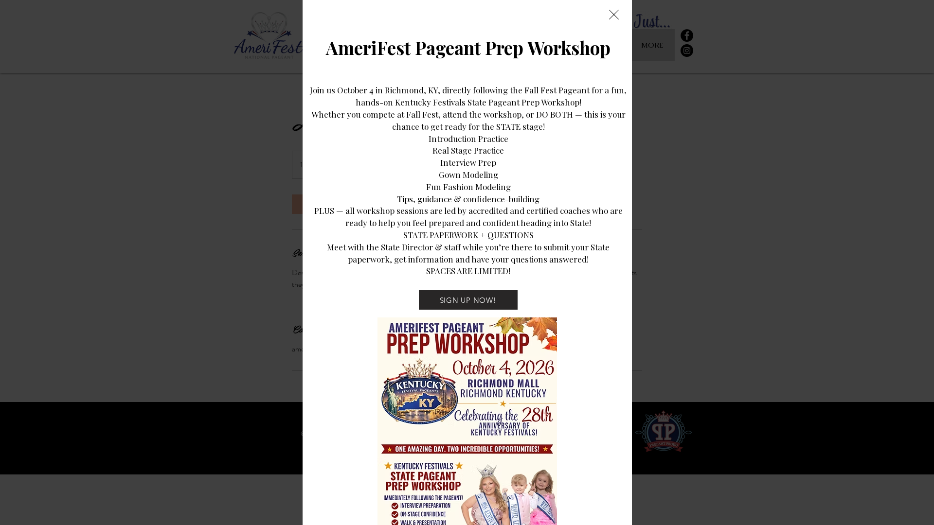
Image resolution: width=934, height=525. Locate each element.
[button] (614, 14)
